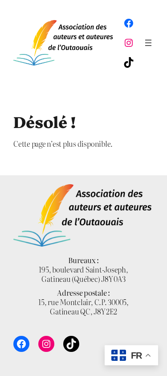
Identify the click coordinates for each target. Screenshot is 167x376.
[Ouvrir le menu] (148, 42)
